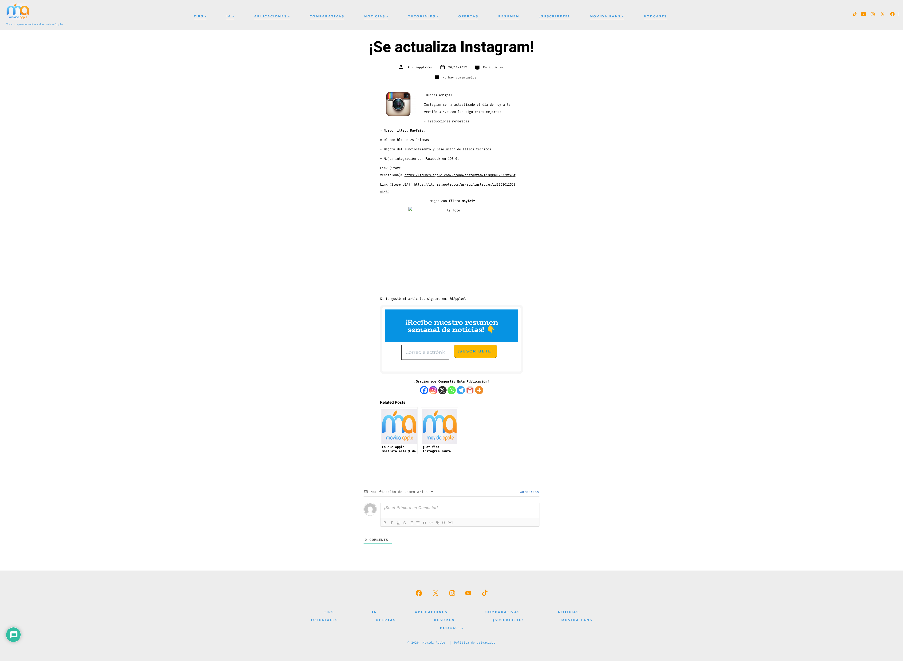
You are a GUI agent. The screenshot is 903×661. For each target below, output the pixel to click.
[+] (450, 522)
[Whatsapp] (452, 390)
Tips (199, 16)
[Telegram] (461, 390)
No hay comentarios (459, 77)
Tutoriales (422, 16)
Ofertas (468, 16)
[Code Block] (431, 523)
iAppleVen (423, 67)
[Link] (437, 523)
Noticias (374, 16)
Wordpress (528, 492)
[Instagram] (433, 390)
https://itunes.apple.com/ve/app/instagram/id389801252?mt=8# (459, 175)
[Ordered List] (411, 523)
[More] (479, 390)
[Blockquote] (424, 523)
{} (443, 522)
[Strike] (404, 523)
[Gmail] (470, 390)
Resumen (508, 16)
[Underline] (398, 523)
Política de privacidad (474, 643)
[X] (442, 390)
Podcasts (655, 16)
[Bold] (385, 523)
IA (228, 16)
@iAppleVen (459, 299)
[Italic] (391, 523)
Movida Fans (605, 16)
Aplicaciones (270, 16)
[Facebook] (424, 390)
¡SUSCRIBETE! (554, 16)
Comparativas (327, 16)
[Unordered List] (418, 523)
